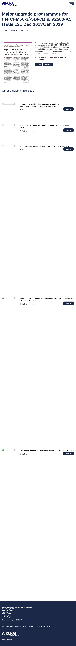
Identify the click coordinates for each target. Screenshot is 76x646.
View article (68, 109)
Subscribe (47, 64)
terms (10, 639)
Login (39, 64)
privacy (4, 639)
